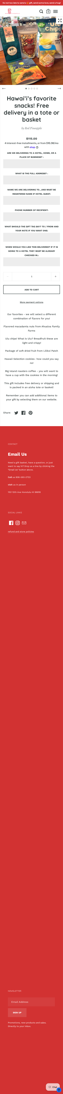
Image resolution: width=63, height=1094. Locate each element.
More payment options (31, 302)
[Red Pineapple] (12, 11)
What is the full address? (31, 173)
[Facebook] (11, 523)
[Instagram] (18, 523)
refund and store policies (21, 531)
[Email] (24, 523)
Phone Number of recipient (31, 210)
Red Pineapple (33, 128)
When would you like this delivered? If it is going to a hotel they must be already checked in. (31, 251)
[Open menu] (55, 11)
